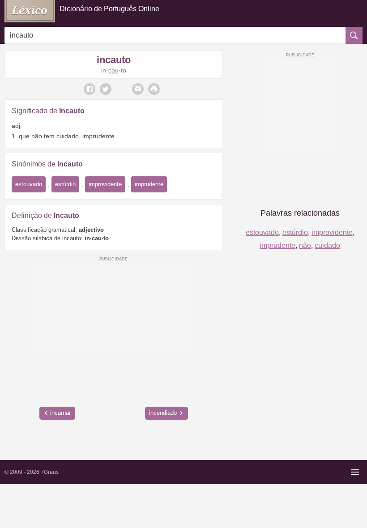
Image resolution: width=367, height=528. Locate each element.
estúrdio (65, 184)
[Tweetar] (105, 89)
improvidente (105, 184)
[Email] (138, 89)
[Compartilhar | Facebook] (89, 89)
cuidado (327, 245)
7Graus (50, 472)
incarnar (60, 412)
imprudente (149, 184)
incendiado (163, 412)
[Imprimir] (154, 89)
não (305, 245)
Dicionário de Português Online (109, 9)
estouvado (28, 184)
